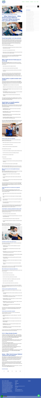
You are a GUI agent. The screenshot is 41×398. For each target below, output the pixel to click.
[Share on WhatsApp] (12, 371)
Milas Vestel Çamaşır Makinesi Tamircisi (30, 25)
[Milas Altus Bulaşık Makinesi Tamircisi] (40, 199)
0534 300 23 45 (16, 383)
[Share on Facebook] (4, 371)
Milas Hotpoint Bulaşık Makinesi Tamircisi (30, 18)
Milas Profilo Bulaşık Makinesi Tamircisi (30, 15)
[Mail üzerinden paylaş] (20, 371)
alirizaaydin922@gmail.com (18, 389)
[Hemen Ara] (2, 396)
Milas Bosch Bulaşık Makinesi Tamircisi (29, 19)
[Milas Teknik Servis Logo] (3, 2)
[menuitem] (23, 2)
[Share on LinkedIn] (16, 371)
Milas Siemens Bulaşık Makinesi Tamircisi (30, 12)
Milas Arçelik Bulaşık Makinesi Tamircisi (30, 22)
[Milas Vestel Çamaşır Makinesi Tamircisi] (12, 9)
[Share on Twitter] (8, 371)
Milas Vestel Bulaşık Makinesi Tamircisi (29, 11)
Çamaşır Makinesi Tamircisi (8, 39)
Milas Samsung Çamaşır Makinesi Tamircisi (30, 29)
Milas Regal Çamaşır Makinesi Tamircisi (30, 26)
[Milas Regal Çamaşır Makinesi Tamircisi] (0, 199)
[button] (38, 395)
